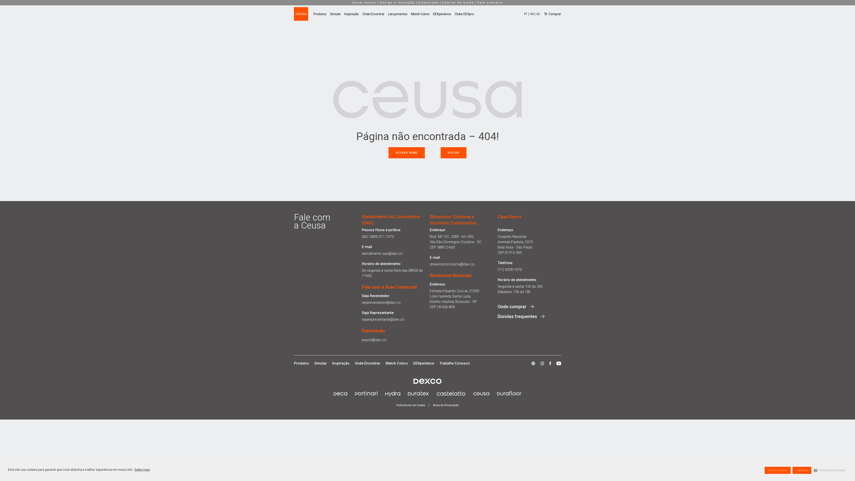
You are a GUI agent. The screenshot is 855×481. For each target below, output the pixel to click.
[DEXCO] (427, 381)
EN (532, 14)
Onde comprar (512, 306)
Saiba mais (142, 469)
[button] (829, 470)
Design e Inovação (397, 2)
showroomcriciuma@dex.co (452, 264)
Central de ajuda (458, 2)
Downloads (428, 2)
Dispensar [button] (802, 470)
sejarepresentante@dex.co (383, 319)
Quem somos (364, 2)
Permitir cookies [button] (777, 470)
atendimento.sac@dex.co (382, 253)
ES (538, 14)
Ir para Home (407, 152)
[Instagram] (542, 363)
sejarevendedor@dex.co (381, 302)
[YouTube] (558, 363)
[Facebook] (550, 363)
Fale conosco (490, 2)
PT (525, 14)
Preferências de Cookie (410, 405)
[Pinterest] (533, 363)
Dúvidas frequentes (517, 316)
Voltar (454, 152)
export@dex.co (374, 340)
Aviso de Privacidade (446, 405)
